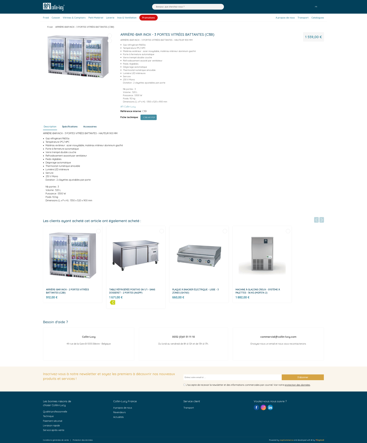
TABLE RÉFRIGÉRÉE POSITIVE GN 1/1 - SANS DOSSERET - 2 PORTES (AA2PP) (132, 291)
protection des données (297, 384)
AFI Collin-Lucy (128, 106)
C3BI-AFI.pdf (148, 117)
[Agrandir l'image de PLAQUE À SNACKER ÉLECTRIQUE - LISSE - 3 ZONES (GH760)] (198, 255)
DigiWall (320, 440)
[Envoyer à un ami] (110, 41)
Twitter (270, 407)
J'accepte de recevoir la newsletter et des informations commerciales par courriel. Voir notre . (248, 384)
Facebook (256, 407)
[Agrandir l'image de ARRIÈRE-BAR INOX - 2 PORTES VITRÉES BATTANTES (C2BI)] (72, 255)
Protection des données (83, 440)
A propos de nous (122, 407)
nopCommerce (286, 440)
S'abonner (302, 377)
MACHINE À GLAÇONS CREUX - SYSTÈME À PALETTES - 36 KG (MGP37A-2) (258, 291)
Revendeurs (119, 412)
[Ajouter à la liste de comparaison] (110, 36)
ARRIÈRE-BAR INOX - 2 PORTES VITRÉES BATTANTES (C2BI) (67, 291)
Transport (189, 407)
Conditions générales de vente (56, 440)
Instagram (263, 407)
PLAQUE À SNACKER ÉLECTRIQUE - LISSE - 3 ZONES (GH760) (195, 291)
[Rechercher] (153, 7)
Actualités (118, 417)
